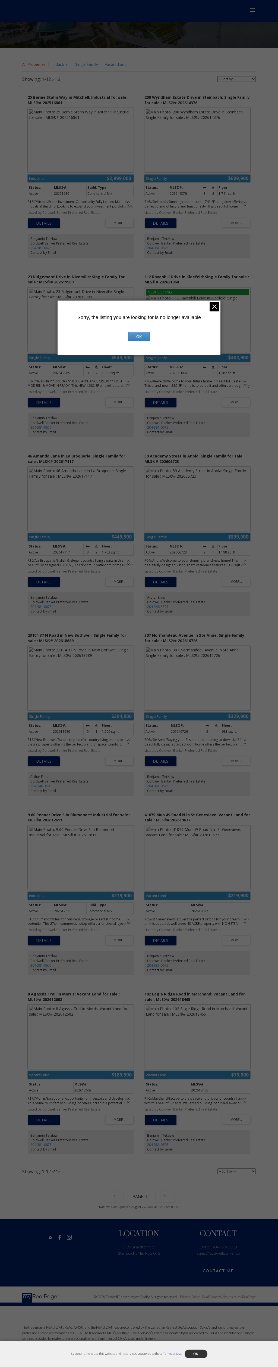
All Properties (34, 64)
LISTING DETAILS (44, 223)
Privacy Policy (190, 1297)
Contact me (218, 1270)
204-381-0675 (41, 248)
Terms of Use (172, 1353)
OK (139, 337)
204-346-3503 (157, 606)
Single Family (86, 64)
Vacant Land (116, 64)
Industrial (60, 64)
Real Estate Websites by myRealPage (229, 1297)
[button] (50, 1237)
